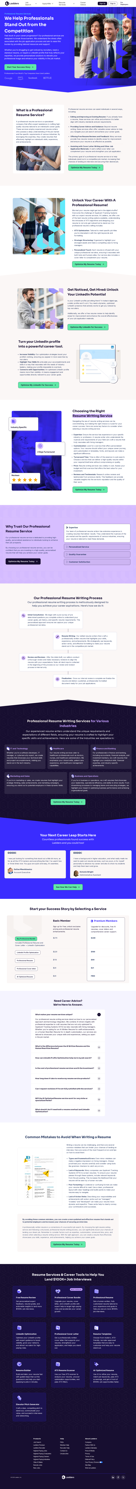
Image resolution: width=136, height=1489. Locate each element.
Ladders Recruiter (39, 1448)
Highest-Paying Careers (41, 1456)
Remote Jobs (37, 1465)
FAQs (62, 1442)
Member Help (64, 1445)
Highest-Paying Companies (42, 1453)
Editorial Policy (89, 1459)
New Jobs (36, 1468)
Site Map (88, 1465)
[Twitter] (123, 1477)
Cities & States (38, 1462)
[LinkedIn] (113, 1477)
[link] (31, 3)
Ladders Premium (39, 1445)
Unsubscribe (64, 1453)
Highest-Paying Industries (41, 1459)
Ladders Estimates (91, 1448)
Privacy (87, 1453)
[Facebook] (118, 1477)
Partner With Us (90, 1445)
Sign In (112, 3)
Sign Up (102, 3)
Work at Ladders (90, 1468)
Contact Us (63, 1451)
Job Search (37, 1442)
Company (88, 1442)
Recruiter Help (64, 1448)
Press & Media (90, 1451)
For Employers (124, 3)
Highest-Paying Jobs (40, 1451)
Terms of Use (89, 1456)
